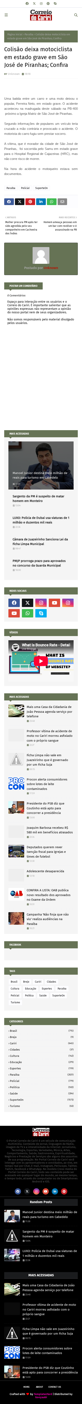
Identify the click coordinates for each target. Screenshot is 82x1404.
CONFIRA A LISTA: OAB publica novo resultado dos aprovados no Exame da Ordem (48, 895)
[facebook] (27, 3)
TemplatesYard (43, 1394)
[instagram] (41, 3)
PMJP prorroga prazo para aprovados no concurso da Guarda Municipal (39, 563)
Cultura (15, 988)
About (39, 1387)
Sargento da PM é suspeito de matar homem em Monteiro (38, 498)
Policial (25, 188)
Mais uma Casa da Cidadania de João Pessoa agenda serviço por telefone (49, 711)
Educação (30, 988)
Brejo (26, 981)
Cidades (51, 981)
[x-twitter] (34, 3)
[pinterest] (48, 3)
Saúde (43, 995)
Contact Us (54, 1387)
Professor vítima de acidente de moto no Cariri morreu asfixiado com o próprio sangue (50, 735)
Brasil (14, 981)
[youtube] (54, 603)
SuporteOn (41, 188)
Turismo (15, 1002)
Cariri (38, 981)
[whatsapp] (27, 613)
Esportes (47, 988)
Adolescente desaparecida (45, 871)
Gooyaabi (41, 1397)
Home (26, 1387)
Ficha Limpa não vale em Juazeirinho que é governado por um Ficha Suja (47, 759)
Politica (29, 995)
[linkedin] (55, 1191)
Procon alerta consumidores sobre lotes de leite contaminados (47, 784)
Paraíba (29, 34)
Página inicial (14, 34)
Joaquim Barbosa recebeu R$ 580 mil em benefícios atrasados (50, 830)
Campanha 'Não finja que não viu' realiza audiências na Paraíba (48, 919)
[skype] (55, 3)
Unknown (14, 73)
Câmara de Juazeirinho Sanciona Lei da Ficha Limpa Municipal (40, 541)
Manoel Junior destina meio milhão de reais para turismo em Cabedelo (40, 475)
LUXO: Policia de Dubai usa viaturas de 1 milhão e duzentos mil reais (41, 520)
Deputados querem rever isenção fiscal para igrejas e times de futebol (46, 851)
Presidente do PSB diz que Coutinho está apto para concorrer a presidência (45, 808)
